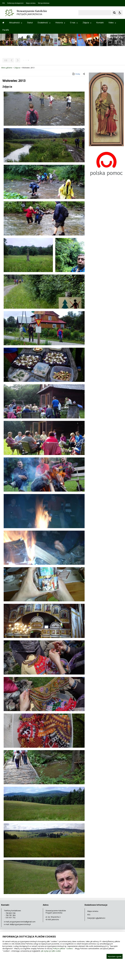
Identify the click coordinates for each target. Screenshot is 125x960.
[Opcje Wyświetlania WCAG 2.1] (120, 12)
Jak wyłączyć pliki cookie (51, 951)
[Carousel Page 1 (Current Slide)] (23, 60)
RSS (3, 3)
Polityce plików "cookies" (63, 948)
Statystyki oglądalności (96, 918)
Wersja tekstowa (43, 3)
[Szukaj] (114, 12)
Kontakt (100, 22)
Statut (30, 22)
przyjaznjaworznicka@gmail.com (22, 921)
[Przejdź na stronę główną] (3, 22)
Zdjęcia (86, 22)
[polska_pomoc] (106, 176)
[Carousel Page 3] (28, 60)
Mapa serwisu (31, 3)
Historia (59, 22)
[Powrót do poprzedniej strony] (84, 74)
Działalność (43, 22)
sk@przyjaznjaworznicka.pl (20, 924)
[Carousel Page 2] (26, 60)
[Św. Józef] (106, 145)
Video (111, 22)
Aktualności (14, 22)
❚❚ (4, 60)
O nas (72, 22)
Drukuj (77, 74)
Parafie (5, 30)
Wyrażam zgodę (114, 956)
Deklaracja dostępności (15, 3)
